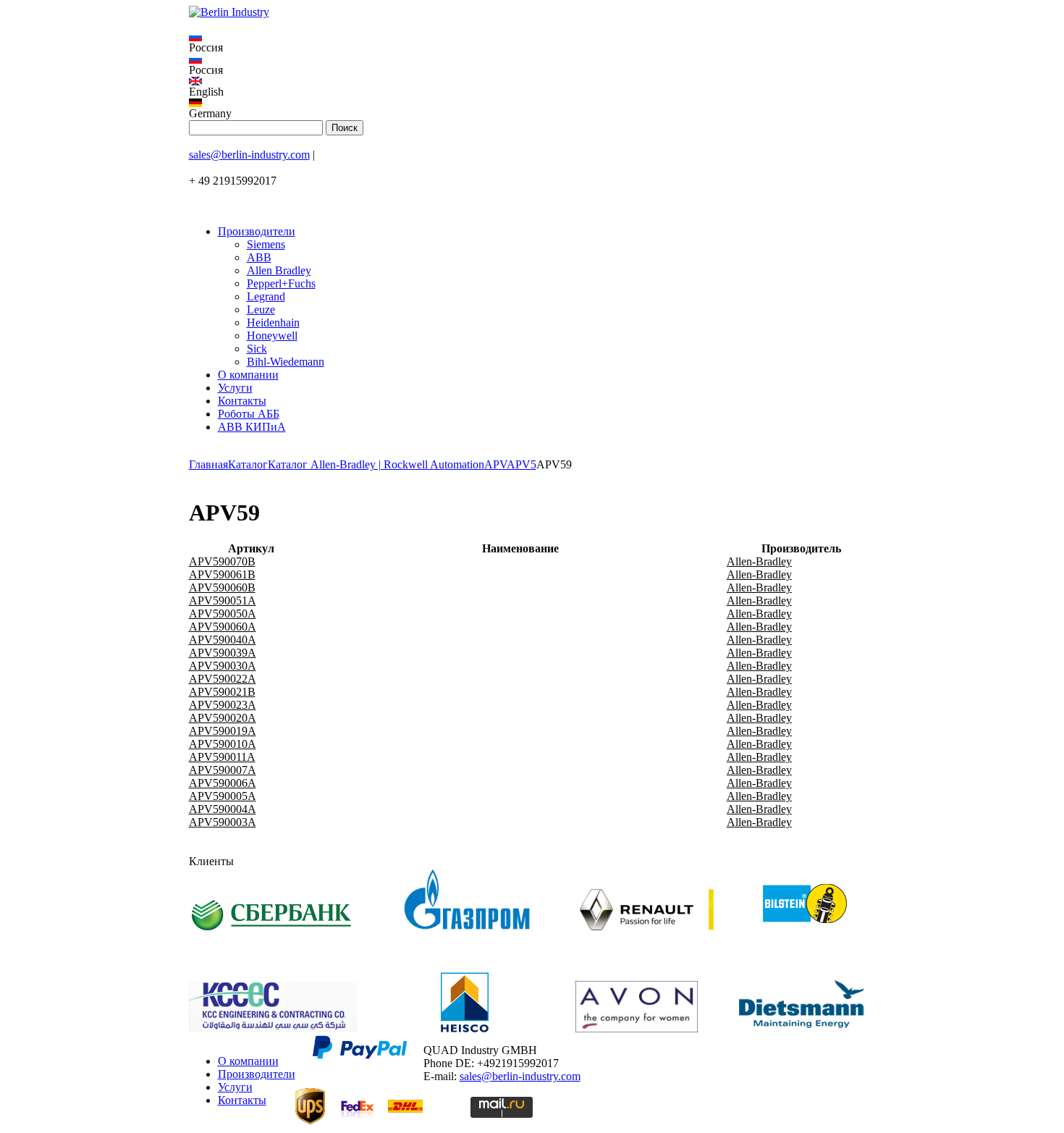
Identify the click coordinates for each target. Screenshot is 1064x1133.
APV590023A (222, 705)
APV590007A (222, 770)
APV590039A (222, 652)
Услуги (235, 388)
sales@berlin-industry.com (249, 154)
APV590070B (222, 561)
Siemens (266, 244)
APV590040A (222, 639)
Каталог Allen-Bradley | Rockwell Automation (376, 464)
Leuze (261, 309)
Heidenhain (273, 322)
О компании (248, 374)
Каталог (248, 464)
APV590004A (222, 809)
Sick (257, 348)
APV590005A (222, 796)
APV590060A (222, 626)
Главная (208, 464)
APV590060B (222, 587)
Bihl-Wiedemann (285, 361)
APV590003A (222, 822)
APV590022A (222, 679)
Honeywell (272, 335)
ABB (259, 257)
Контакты (242, 401)
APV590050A (222, 613)
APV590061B (222, 574)
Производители (256, 231)
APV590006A (222, 783)
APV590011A (222, 757)
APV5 (521, 464)
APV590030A (222, 666)
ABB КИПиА (252, 427)
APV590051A (222, 600)
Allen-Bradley (759, 561)
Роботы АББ (248, 414)
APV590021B (222, 692)
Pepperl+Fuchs (281, 283)
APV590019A (222, 731)
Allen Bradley (279, 270)
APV (495, 464)
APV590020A (222, 718)
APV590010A (222, 744)
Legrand (266, 296)
